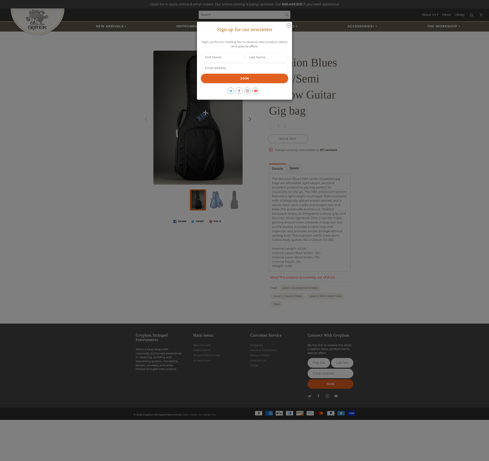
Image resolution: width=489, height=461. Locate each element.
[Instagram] (247, 91)
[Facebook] (239, 91)
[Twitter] (230, 91)
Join (244, 78)
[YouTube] (255, 91)
